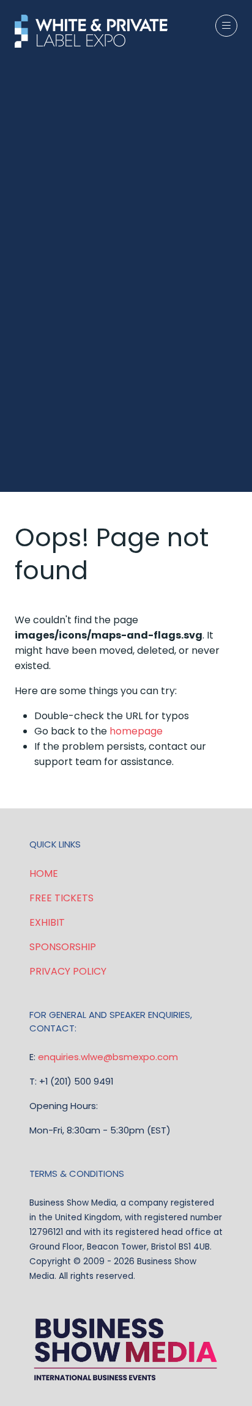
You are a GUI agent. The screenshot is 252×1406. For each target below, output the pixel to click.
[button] (226, 26)
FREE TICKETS (61, 898)
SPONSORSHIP (62, 947)
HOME (43, 873)
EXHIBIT (47, 922)
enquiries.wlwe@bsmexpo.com (108, 1056)
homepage (136, 731)
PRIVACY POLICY (67, 971)
